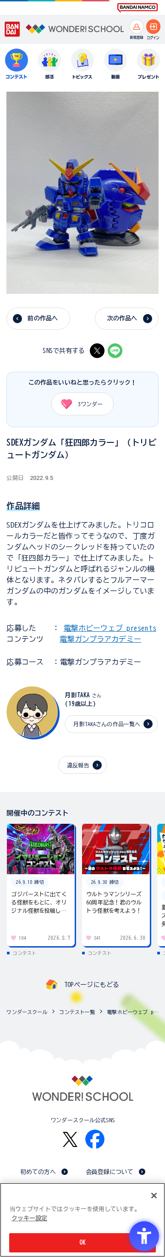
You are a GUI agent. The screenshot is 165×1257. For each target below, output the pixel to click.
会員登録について (110, 1172)
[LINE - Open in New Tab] (115, 350)
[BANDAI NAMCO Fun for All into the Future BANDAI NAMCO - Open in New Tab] (137, 7)
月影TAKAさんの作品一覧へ (106, 724)
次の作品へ (122, 318)
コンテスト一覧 (77, 1011)
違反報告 (78, 765)
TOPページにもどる (91, 984)
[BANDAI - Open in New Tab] (12, 29)
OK (82, 1243)
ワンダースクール (26, 1011)
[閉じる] (154, 1195)
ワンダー (90, 404)
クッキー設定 (29, 1218)
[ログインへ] (153, 26)
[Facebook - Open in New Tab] (94, 1139)
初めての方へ (38, 1172)
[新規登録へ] (136, 26)
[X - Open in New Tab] (97, 350)
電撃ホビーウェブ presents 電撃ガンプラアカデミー (133, 1011)
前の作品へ (43, 318)
